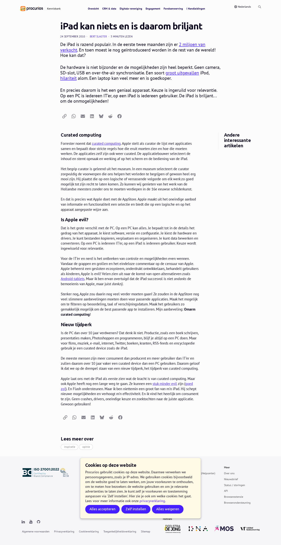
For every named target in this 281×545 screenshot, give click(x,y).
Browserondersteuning (237, 502)
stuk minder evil (165, 383)
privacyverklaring (152, 501)
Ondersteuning (192, 467)
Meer (227, 467)
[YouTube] (31, 522)
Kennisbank (190, 479)
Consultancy (190, 491)
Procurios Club (191, 496)
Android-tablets (72, 278)
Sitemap (145, 531)
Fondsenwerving (173, 8)
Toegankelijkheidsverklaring (119, 531)
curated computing (106, 143)
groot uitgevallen (182, 73)
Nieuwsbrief (231, 479)
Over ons (229, 473)
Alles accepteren (102, 509)
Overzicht (93, 8)
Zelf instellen (136, 509)
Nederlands (244, 6)
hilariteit (68, 78)
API (226, 491)
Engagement (153, 8)
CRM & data (109, 8)
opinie (86, 446)
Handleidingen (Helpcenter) (199, 473)
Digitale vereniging (131, 8)
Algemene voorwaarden (36, 531)
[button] (64, 116)
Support (187, 485)
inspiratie (69, 446)
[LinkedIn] (23, 522)
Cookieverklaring (89, 531)
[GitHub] (38, 522)
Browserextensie (233, 496)
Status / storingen (234, 485)
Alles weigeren (167, 509)
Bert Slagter (98, 36)
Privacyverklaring (64, 531)
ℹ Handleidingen (195, 8)
